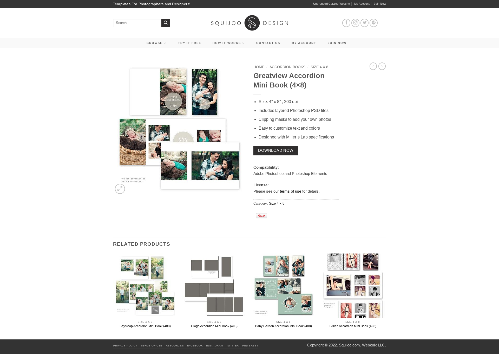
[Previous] (113, 296)
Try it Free (189, 43)
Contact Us (268, 43)
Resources (175, 345)
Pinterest (250, 345)
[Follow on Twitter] (364, 23)
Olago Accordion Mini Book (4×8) (214, 326)
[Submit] (165, 23)
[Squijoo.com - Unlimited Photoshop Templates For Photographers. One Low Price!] (250, 23)
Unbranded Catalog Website (331, 3)
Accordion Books (287, 67)
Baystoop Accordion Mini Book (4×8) (145, 326)
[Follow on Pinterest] (374, 23)
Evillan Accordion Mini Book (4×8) (352, 326)
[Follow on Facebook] (346, 23)
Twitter (232, 345)
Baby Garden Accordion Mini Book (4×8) (283, 326)
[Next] (384, 296)
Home (258, 67)
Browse (154, 43)
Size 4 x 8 (319, 67)
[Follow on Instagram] (355, 23)
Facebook (195, 345)
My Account (362, 3)
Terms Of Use (151, 345)
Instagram (214, 345)
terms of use (290, 191)
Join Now (380, 3)
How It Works (227, 43)
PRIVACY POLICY (125, 345)
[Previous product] (382, 66)
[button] (120, 189)
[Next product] (373, 66)
